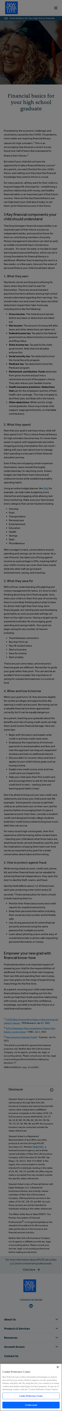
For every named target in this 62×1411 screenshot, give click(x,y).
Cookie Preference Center (31, 1396)
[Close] (57, 1367)
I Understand (31, 1405)
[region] (31, 1387)
